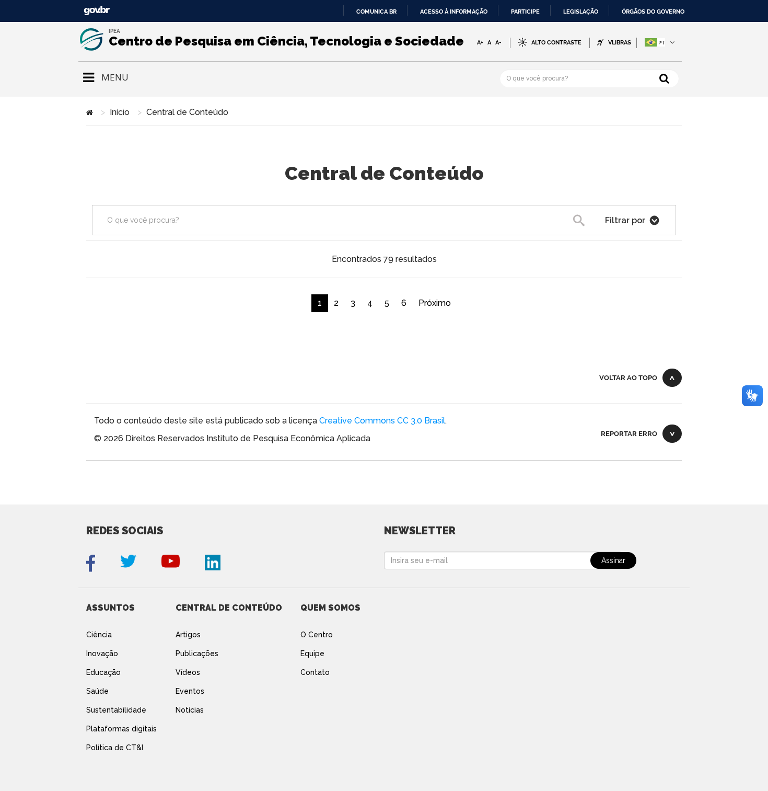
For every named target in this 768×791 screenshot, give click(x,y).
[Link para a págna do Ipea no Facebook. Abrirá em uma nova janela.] (90, 563)
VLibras (619, 42)
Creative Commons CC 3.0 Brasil (382, 421)
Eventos (190, 691)
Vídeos (188, 672)
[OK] (664, 78)
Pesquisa (596, 223)
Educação (103, 672)
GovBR (97, 11)
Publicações (197, 653)
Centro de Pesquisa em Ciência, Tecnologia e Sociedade (286, 41)
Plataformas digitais (121, 729)
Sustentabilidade (116, 710)
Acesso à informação (453, 11)
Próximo (434, 303)
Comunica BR (376, 11)
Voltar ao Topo (628, 378)
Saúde (97, 691)
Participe (525, 11)
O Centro (316, 634)
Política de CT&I (114, 747)
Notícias (190, 710)
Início (120, 112)
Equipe (312, 653)
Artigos (188, 634)
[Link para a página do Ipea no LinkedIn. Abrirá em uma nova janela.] (212, 563)
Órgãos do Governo (653, 11)
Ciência (99, 634)
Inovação (102, 653)
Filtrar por (626, 220)
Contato (315, 672)
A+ (480, 42)
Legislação (580, 11)
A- (498, 42)
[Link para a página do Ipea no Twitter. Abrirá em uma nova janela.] (128, 563)
